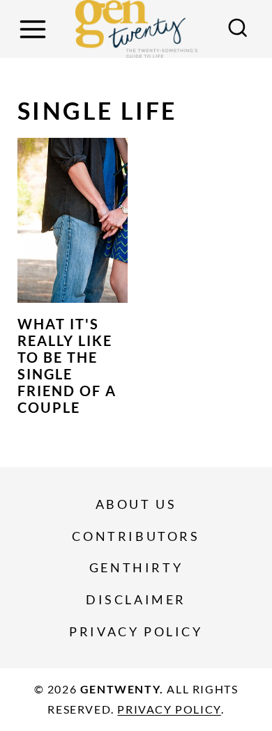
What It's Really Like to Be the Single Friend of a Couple (66, 365)
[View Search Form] (237, 29)
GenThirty (136, 567)
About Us (136, 504)
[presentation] (72, 220)
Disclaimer (136, 599)
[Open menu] (34, 29)
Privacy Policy (135, 631)
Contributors (135, 536)
